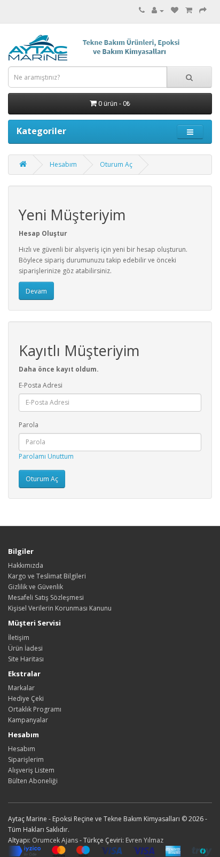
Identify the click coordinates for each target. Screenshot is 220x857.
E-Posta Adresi (40, 385)
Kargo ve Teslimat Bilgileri (47, 576)
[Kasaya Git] (203, 10)
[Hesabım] (158, 10)
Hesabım (63, 164)
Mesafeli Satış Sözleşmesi (46, 597)
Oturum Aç (116, 164)
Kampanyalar (28, 719)
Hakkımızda (25, 565)
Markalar (21, 687)
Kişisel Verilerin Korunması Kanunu (60, 608)
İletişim (18, 637)
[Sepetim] (188, 10)
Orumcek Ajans (55, 840)
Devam (36, 291)
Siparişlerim (26, 759)
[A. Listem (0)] (174, 10)
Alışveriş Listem (31, 770)
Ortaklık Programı (34, 709)
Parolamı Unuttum (46, 456)
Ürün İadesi (25, 648)
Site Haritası (26, 658)
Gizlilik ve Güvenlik (35, 586)
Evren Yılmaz (144, 840)
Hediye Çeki (26, 698)
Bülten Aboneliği (33, 780)
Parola (28, 424)
